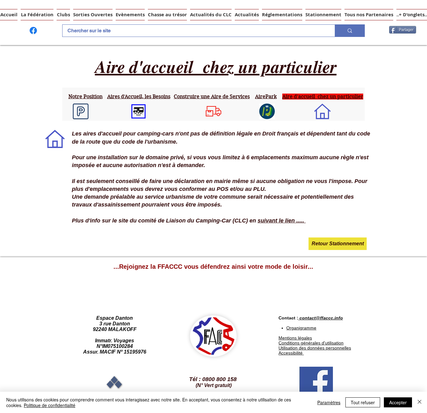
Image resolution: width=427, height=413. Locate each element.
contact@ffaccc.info (321, 317)
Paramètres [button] (328, 402)
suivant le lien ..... (282, 220)
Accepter (398, 402)
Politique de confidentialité (49, 405)
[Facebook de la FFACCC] (33, 30)
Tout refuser (363, 402)
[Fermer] (419, 402)
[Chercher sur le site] (349, 31)
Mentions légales (295, 337)
